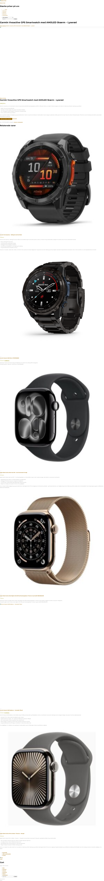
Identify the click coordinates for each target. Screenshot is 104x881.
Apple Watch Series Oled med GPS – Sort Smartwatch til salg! (13, 472)
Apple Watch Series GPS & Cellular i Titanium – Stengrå (12, 833)
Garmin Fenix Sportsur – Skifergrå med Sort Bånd (11, 234)
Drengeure (4, 872)
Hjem (4, 9)
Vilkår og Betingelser (6, 854)
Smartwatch (5, 15)
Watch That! (2, 3)
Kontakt (4, 855)
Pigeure (4, 873)
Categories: (11, 122)
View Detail (14, 118)
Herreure (4, 12)
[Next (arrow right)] (1, 880)
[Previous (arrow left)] (0, 880)
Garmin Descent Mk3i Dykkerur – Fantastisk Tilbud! (11, 710)
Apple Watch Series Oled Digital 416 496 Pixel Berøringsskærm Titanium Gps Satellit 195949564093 (22, 595)
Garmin (15, 122)
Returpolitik (4, 852)
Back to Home (3, 98)
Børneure (4, 13)
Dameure (4, 10)
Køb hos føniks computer (6, 118)
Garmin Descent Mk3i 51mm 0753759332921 (9, 358)
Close (1, 859)
